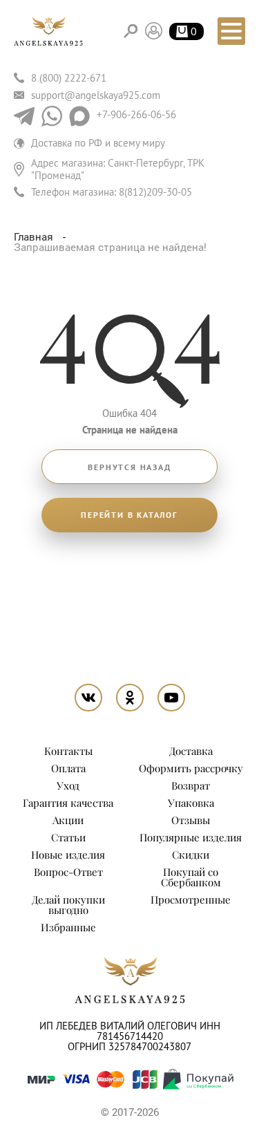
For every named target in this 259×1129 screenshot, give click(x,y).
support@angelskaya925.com (95, 95)
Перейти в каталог (129, 515)
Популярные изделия (191, 837)
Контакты (68, 751)
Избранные (68, 927)
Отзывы (190, 820)
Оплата (68, 768)
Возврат (190, 785)
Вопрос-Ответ (68, 872)
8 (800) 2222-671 (68, 77)
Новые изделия (68, 854)
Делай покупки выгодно (68, 905)
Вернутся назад (129, 467)
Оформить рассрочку (191, 768)
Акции (68, 820)
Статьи (68, 837)
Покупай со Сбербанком (191, 877)
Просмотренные (191, 899)
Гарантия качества (68, 803)
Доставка (191, 751)
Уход (68, 785)
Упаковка (191, 803)
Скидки (190, 854)
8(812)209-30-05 (155, 191)
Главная (35, 236)
